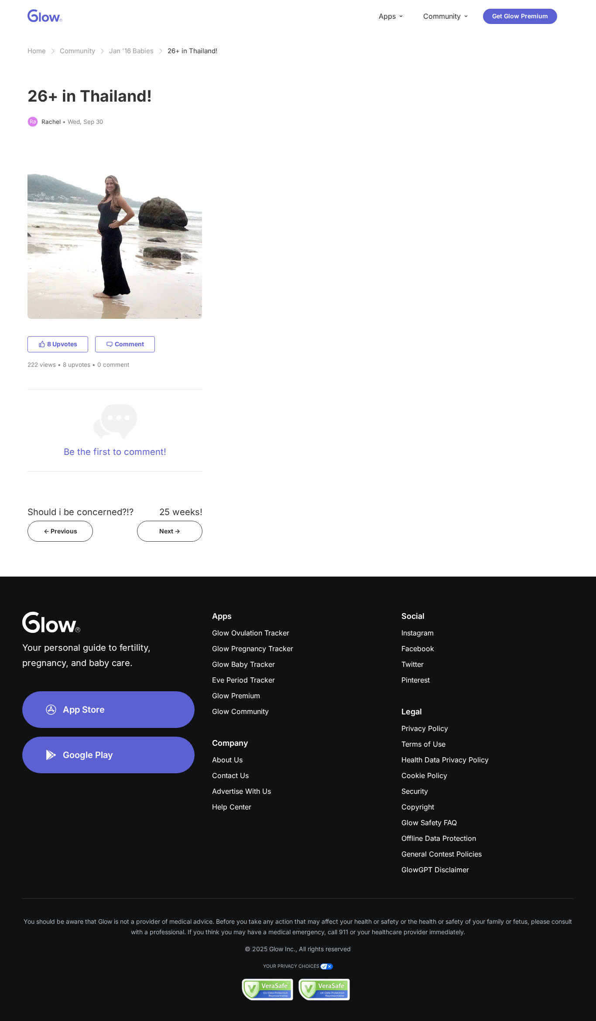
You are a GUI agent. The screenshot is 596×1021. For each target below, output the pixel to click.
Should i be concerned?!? (80, 511)
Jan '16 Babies (131, 51)
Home (36, 51)
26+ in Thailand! (192, 51)
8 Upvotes (62, 344)
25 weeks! (180, 511)
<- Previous (60, 531)
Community (77, 51)
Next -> (169, 531)
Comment (129, 344)
